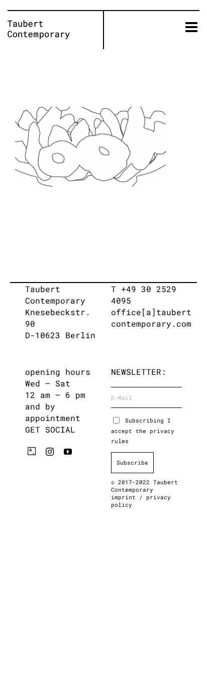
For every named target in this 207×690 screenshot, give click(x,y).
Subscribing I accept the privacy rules (142, 431)
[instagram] (50, 452)
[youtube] (68, 452)
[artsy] (32, 451)
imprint (125, 497)
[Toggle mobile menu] (192, 27)
